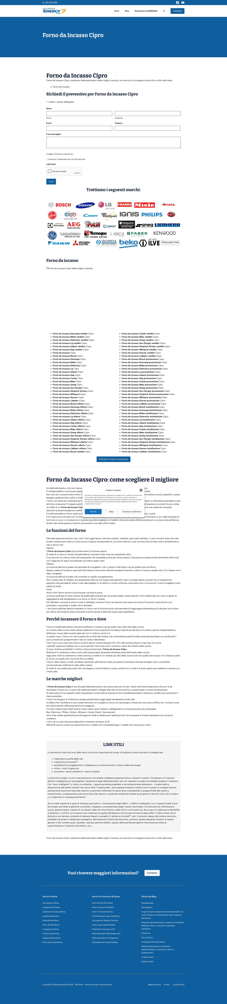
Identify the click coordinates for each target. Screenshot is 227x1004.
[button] (141, 490)
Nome (48, 118)
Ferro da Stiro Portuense (102, 903)
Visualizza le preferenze (131, 512)
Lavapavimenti (147, 957)
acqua (51, 810)
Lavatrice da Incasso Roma (54, 912)
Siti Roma (79, 984)
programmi (145, 794)
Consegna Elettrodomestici (153, 942)
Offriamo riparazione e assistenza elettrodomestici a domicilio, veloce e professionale (157, 949)
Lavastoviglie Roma (51, 916)
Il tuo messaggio (54, 134)
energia (65, 810)
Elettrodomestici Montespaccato (106, 933)
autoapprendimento (75, 797)
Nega (111, 512)
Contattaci (177, 11)
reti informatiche (105, 810)
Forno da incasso (61, 87)
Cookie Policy (178, 984)
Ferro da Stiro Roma (51, 925)
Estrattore (145, 933)
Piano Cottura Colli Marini (103, 907)
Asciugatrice (146, 907)
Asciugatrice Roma (51, 903)
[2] (130, 816)
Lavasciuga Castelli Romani (103, 925)
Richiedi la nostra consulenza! (113, 459)
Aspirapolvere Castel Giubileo (105, 942)
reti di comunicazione (131, 810)
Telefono (119, 123)
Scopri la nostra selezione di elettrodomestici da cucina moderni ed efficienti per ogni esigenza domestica (162, 915)
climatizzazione (152, 806)
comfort (65, 813)
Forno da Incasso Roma (52, 942)
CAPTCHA (51, 164)
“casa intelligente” (61, 784)
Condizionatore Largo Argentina (106, 916)
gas (56, 810)
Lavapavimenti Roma (51, 907)
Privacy (167, 984)
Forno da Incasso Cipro (57, 838)
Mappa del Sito (154, 984)
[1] (76, 761)
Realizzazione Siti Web (63, 984)
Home (116, 11)
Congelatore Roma (51, 929)
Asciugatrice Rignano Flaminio (105, 920)
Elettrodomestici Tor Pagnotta (105, 938)
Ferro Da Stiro (147, 937)
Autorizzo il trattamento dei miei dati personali (66, 159)
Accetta (93, 512)
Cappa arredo (147, 961)
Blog (127, 11)
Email (49, 123)
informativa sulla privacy (63, 154)
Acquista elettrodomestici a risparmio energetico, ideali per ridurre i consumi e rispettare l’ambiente (162, 925)
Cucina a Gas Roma (51, 933)
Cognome (119, 118)
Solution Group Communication (98, 984)
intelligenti (109, 778)
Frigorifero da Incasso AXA (103, 929)
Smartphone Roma (50, 920)
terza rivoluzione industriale (95, 752)
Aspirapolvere (147, 903)
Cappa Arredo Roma (51, 938)
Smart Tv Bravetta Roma (102, 912)
